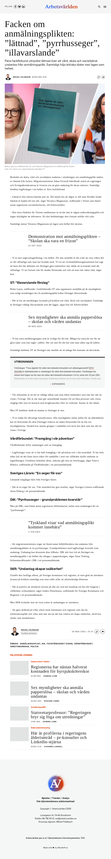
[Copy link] (98, 77)
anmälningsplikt (30, 644)
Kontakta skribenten (29, 633)
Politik (35, 647)
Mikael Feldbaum (22, 77)
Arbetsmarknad (20, 647)
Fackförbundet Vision (60, 644)
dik (44, 644)
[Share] (103, 77)
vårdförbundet (83, 644)
